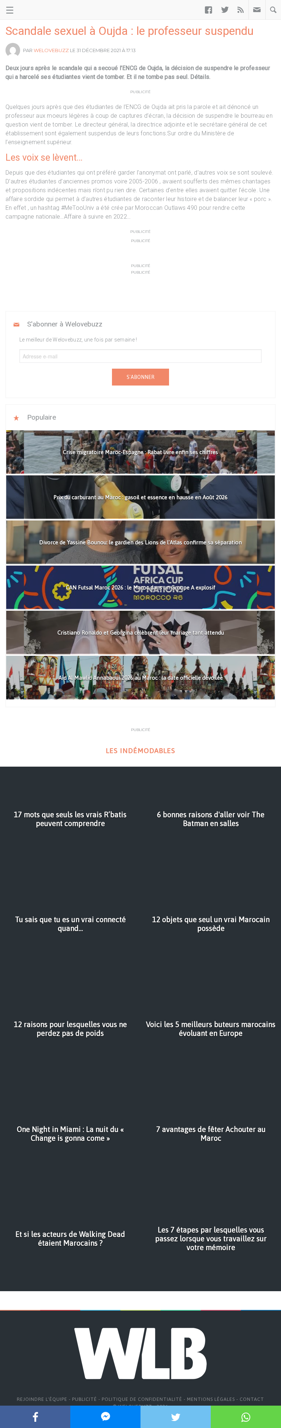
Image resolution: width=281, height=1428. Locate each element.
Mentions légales (211, 1399)
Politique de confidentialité (142, 1399)
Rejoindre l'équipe (42, 1399)
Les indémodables (140, 750)
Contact (252, 1399)
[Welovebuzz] (33, 9)
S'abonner (140, 377)
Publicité (84, 1399)
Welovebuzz (51, 50)
